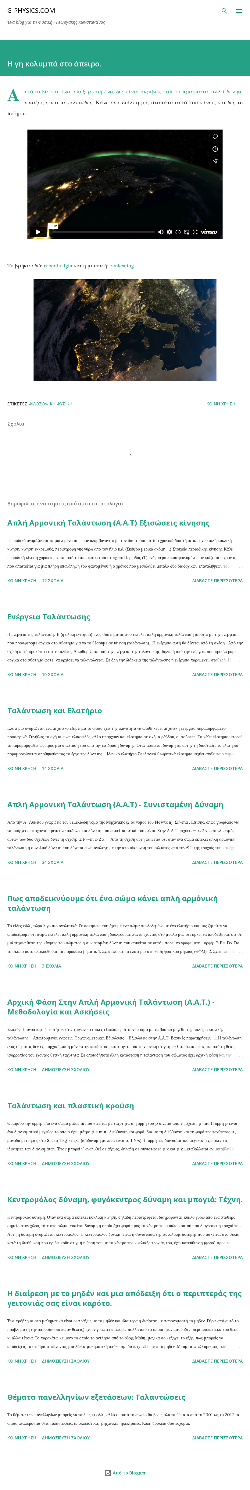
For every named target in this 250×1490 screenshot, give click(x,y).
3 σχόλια (51, 966)
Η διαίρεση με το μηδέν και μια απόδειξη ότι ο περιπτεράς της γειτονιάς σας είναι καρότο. (124, 1298)
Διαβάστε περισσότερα (217, 580)
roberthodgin (58, 265)
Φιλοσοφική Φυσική (50, 404)
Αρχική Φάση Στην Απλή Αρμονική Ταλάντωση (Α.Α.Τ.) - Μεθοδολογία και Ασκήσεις (111, 1007)
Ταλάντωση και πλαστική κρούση (70, 1105)
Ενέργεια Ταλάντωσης (48, 616)
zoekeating (122, 265)
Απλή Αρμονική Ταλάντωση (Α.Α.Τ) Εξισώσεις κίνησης (108, 523)
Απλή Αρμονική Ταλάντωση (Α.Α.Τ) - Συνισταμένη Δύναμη (115, 804)
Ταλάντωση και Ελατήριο (54, 710)
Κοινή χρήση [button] (220, 404)
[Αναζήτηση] (224, 11)
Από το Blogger (129, 1473)
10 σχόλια (52, 674)
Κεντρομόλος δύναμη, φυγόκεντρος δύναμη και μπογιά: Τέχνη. (125, 1199)
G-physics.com (31, 11)
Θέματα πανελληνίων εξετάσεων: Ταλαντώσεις (96, 1397)
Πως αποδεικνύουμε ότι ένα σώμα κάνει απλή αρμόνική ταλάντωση (112, 903)
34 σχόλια (52, 862)
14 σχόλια (52, 768)
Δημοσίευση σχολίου (66, 1069)
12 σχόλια (52, 580)
